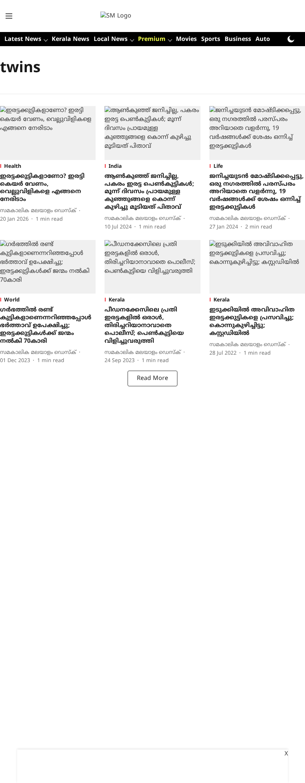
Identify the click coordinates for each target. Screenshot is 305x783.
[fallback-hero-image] (48, 133)
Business (238, 39)
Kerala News (70, 39)
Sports (210, 39)
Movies (186, 39)
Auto (263, 39)
